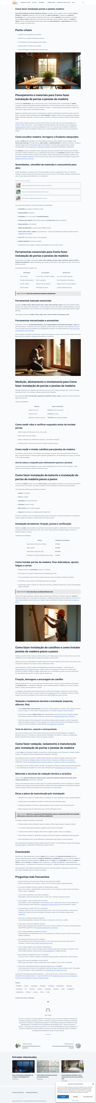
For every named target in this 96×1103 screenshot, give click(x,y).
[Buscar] (83, 2)
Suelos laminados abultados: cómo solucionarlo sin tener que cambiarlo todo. (72, 1076)
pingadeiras (52, 693)
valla (47, 992)
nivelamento (70, 989)
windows (32, 989)
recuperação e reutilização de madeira (39, 147)
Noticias (34, 2)
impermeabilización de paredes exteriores (27, 669)
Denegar (75, 1096)
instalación (19, 989)
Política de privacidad (18, 1092)
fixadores (69, 986)
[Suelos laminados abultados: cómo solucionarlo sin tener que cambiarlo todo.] (72, 1066)
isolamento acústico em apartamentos (65, 762)
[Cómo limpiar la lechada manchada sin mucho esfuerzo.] (48, 1066)
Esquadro (43, 986)
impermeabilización (48, 951)
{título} (73, 1100)
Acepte (63, 1096)
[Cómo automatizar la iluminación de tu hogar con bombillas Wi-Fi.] (23, 1066)
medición (56, 989)
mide (62, 989)
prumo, (35, 992)
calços (26, 986)
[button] (93, 1084)
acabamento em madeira (25, 233)
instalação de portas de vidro (60, 976)
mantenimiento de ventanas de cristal (66, 767)
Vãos (42, 992)
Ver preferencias (87, 1096)
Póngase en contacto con (63, 2)
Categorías (41, 2)
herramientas (60, 986)
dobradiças (34, 986)
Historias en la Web (25, 2)
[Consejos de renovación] (15, 2)
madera (39, 989)
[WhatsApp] (48, 1002)
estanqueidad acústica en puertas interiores (40, 762)
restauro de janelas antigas (41, 978)
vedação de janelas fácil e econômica (64, 716)
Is (26, 989)
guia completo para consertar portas (41, 943)
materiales (48, 989)
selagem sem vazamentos (56, 724)
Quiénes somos (51, 2)
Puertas (28, 992)
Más (73, 2)
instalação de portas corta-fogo (24, 158)
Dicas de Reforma (41, 1101)
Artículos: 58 (48, 1034)
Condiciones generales (32, 1092)
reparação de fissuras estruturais (50, 904)
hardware (51, 986)
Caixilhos (19, 986)
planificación (19, 992)
